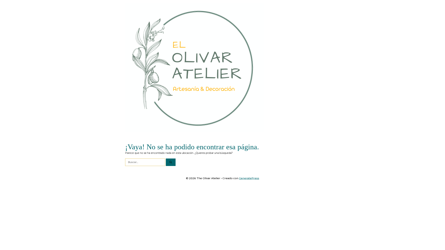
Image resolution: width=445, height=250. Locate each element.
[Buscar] (171, 162)
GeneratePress (249, 178)
